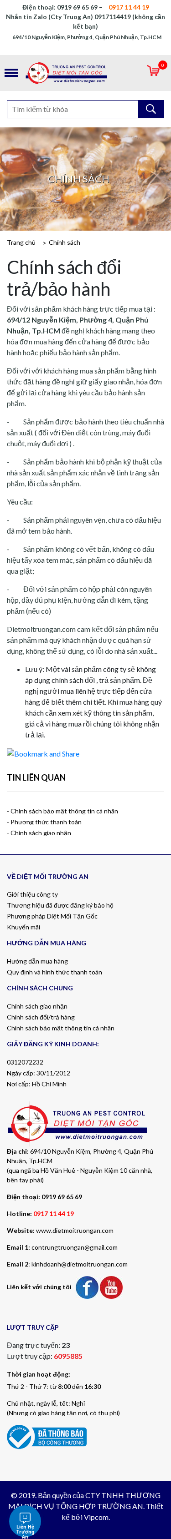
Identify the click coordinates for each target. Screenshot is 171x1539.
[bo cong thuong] (47, 1436)
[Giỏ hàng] (153, 73)
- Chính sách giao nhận (39, 833)
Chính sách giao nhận (37, 1006)
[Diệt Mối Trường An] (85, 73)
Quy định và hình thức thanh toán (54, 972)
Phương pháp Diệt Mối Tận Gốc (52, 916)
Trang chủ (21, 242)
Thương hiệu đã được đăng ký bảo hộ (60, 905)
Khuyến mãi (23, 927)
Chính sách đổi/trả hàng (41, 1017)
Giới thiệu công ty (32, 894)
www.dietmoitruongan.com (75, 1230)
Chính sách (64, 242)
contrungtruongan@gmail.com (74, 1247)
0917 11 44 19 (53, 1213)
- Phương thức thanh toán (44, 822)
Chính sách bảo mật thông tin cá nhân (60, 1028)
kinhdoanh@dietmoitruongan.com (79, 1264)
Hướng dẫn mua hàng (37, 961)
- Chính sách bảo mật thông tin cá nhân (62, 811)
